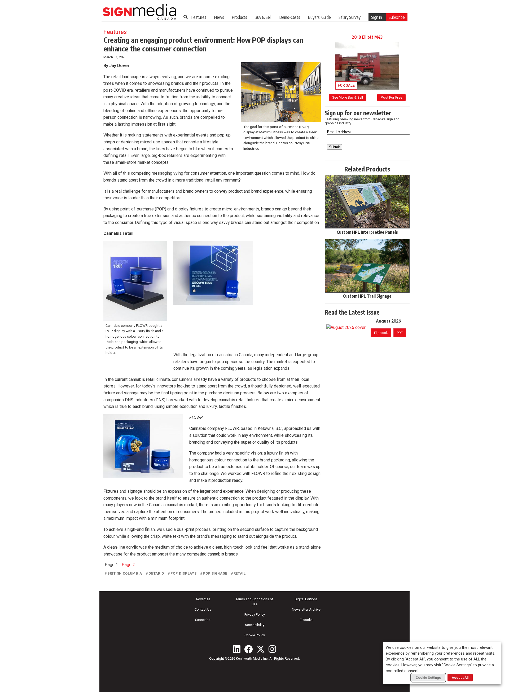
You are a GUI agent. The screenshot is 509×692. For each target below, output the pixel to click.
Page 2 (128, 564)
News (219, 17)
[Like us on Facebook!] (248, 649)
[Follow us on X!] (260, 649)
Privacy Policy (254, 614)
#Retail (238, 573)
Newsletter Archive (306, 609)
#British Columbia (123, 573)
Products (239, 17)
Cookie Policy (254, 635)
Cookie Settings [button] (428, 678)
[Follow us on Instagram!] (272, 649)
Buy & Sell (263, 17)
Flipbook (381, 333)
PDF (400, 333)
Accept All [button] (460, 678)
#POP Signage (213, 573)
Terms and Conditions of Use (254, 601)
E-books (306, 620)
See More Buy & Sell (347, 97)
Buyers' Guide (319, 17)
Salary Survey (350, 17)
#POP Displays (182, 573)
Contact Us (203, 609)
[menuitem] (198, 17)
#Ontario (155, 573)
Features (198, 17)
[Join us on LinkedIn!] (236, 649)
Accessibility (254, 625)
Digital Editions (306, 599)
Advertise (203, 599)
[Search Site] (185, 17)
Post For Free (391, 97)
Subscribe (397, 17)
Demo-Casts (289, 17)
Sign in (376, 17)
